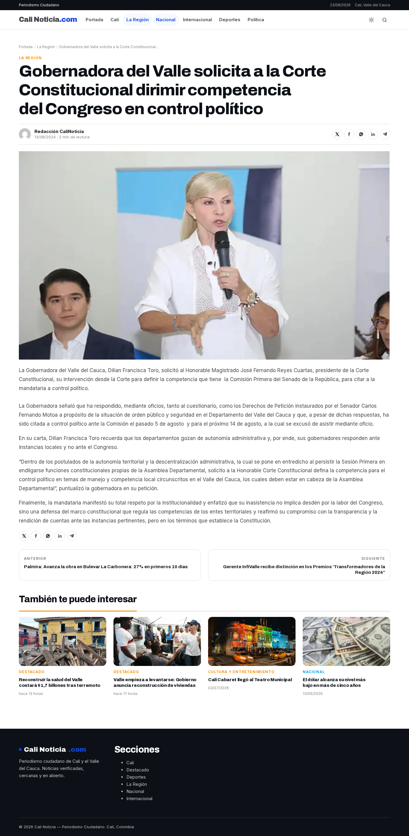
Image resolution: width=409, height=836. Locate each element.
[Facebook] (349, 134)
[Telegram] (385, 134)
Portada (94, 19)
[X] (337, 134)
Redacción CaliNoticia (59, 131)
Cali (114, 19)
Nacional (165, 19)
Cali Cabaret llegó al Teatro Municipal (250, 679)
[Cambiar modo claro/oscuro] (371, 19)
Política (256, 19)
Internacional (197, 19)
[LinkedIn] (373, 134)
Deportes (229, 19)
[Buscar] (384, 19)
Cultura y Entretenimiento (241, 672)
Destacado (32, 672)
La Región (137, 19)
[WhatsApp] (361, 134)
